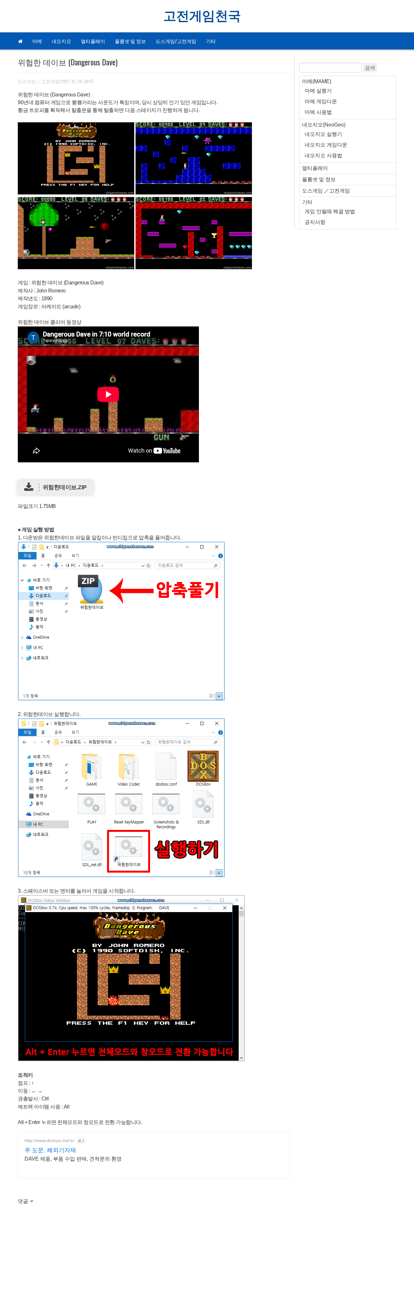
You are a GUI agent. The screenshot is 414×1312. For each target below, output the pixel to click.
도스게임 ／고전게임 (39, 81)
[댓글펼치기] (31, 1202)
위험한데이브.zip (65, 487)
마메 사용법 (318, 112)
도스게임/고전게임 (176, 40)
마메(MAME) (316, 81)
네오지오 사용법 (323, 155)
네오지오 (61, 40)
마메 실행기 (318, 91)
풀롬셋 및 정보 (130, 40)
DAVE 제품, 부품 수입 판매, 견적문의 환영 (73, 1159)
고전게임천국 (202, 16)
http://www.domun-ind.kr (49, 1140)
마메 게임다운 (321, 101)
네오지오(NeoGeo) (323, 124)
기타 (211, 40)
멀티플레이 (93, 40)
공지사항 (315, 222)
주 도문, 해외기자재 (50, 1150)
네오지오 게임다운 (326, 145)
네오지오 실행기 (323, 134)
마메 (37, 40)
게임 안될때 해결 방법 (330, 211)
